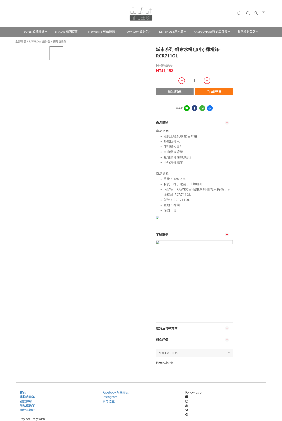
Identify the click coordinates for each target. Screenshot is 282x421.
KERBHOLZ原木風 (171, 31)
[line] (187, 108)
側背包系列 (59, 41)
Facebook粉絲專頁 (115, 392)
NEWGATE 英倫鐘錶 (101, 31)
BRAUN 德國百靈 (66, 31)
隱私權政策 (27, 406)
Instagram (110, 397)
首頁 (23, 392)
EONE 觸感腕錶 (34, 31)
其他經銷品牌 (247, 31)
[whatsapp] (202, 108)
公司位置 (108, 401)
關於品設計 (27, 410)
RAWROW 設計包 (137, 31)
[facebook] (194, 108)
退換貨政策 (27, 397)
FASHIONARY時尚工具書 (210, 31)
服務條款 (26, 401)
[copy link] (210, 108)
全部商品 (20, 41)
